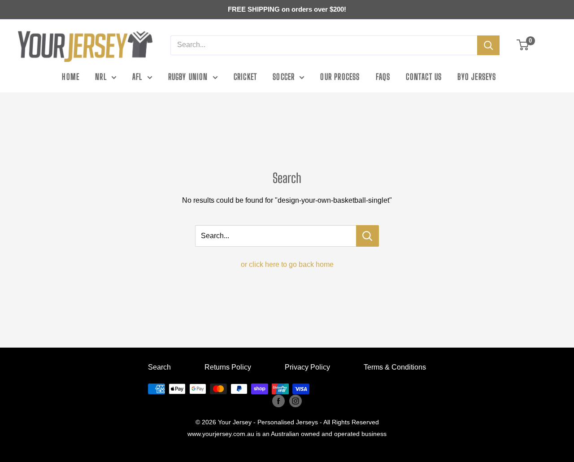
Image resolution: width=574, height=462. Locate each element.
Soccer (284, 77)
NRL (101, 77)
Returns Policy (227, 367)
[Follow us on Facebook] (278, 400)
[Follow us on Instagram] (295, 400)
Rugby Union (188, 77)
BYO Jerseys (476, 77)
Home (70, 77)
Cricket (245, 77)
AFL (137, 77)
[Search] (488, 45)
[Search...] (367, 236)
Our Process (340, 77)
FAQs (383, 77)
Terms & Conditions (395, 367)
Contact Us (424, 77)
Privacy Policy (307, 367)
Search (159, 367)
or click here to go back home (287, 264)
